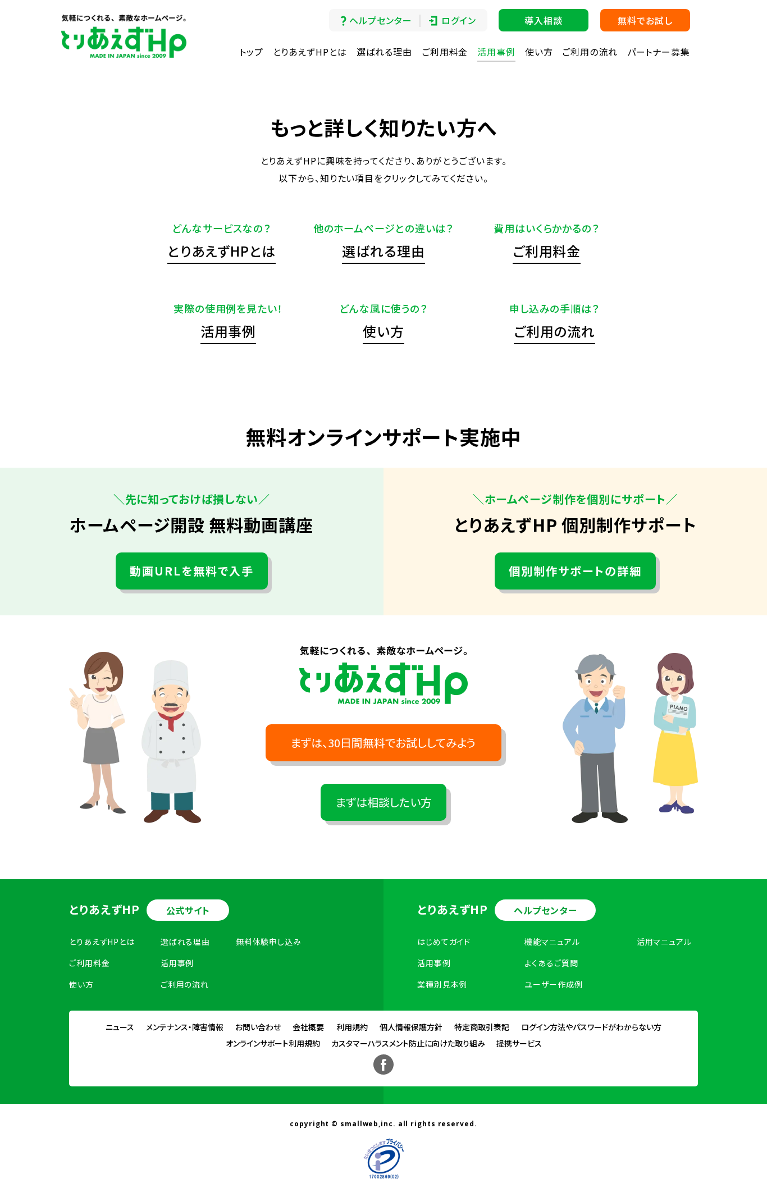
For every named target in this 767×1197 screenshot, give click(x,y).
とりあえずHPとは (310, 51)
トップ (251, 51)
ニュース (120, 1026)
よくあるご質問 (551, 962)
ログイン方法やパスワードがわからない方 (591, 1026)
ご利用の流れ (589, 51)
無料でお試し (645, 20)
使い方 (539, 51)
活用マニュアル (664, 941)
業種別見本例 (442, 984)
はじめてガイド (444, 941)
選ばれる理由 (384, 51)
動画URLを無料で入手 (192, 571)
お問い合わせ (258, 1026)
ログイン (458, 20)
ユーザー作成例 (553, 984)
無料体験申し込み (269, 941)
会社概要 (308, 1026)
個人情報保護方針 (411, 1026)
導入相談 (543, 20)
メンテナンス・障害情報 (184, 1026)
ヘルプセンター (380, 20)
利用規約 (352, 1026)
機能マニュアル (551, 941)
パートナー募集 (658, 51)
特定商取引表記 (481, 1026)
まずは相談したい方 (384, 802)
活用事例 (496, 51)
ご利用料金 (445, 51)
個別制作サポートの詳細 (575, 571)
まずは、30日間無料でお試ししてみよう (383, 742)
